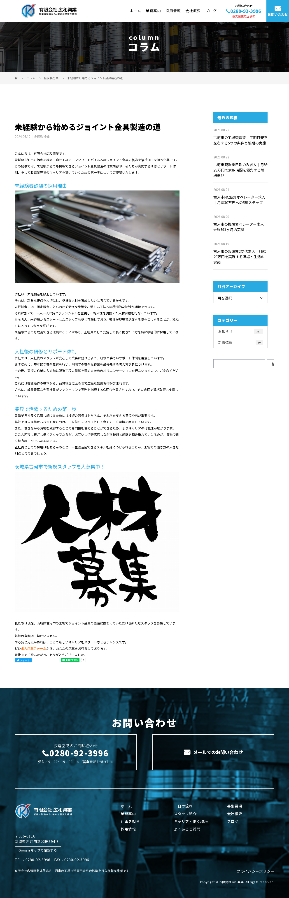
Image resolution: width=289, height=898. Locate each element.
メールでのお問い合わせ (217, 752)
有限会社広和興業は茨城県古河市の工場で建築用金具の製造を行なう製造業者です (72, 870)
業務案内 (153, 10)
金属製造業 (51, 78)
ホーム (135, 10)
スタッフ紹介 (185, 813)
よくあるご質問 (187, 829)
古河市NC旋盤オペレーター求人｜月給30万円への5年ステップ (239, 199)
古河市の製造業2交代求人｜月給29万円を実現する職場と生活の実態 (239, 256)
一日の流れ (183, 806)
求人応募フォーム (33, 648)
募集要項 (234, 806)
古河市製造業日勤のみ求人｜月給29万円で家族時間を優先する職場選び (240, 170)
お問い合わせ (278, 14)
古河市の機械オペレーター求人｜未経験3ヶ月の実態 (240, 226)
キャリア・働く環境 (191, 821)
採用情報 (173, 10)
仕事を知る (130, 821)
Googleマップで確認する (38, 850)
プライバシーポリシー (255, 871)
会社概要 (193, 10)
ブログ (211, 10)
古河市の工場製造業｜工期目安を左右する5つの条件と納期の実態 (240, 140)
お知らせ (239, 331)
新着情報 (239, 342)
